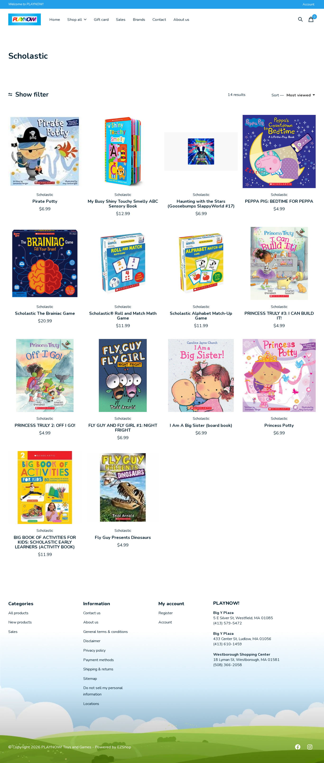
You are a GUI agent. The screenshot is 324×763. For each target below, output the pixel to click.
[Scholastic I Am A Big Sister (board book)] (200, 375)
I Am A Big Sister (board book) (201, 425)
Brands (139, 19)
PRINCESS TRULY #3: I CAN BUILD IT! (279, 316)
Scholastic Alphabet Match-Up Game (201, 316)
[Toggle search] (300, 19)
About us (181, 19)
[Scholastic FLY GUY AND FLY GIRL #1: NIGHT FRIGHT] (122, 375)
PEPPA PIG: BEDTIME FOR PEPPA (279, 201)
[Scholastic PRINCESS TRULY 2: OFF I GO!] (44, 375)
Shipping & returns (98, 669)
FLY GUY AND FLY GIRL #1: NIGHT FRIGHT (122, 428)
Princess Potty (279, 425)
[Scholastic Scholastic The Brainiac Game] (44, 263)
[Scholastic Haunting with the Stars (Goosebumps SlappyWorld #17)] (200, 151)
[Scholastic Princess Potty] (279, 375)
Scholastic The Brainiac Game (45, 313)
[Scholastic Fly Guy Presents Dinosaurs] (122, 487)
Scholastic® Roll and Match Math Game (123, 316)
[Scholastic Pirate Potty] (44, 151)
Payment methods (98, 660)
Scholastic (45, 194)
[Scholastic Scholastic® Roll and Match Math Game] (122, 263)
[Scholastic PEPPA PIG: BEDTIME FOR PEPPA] (279, 151)
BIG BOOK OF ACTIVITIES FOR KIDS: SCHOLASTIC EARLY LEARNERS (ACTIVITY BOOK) (45, 542)
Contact (159, 19)
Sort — (278, 95)
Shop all (74, 19)
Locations (91, 703)
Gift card (101, 19)
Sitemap (90, 678)
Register (165, 613)
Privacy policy (94, 650)
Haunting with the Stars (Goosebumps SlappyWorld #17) (201, 204)
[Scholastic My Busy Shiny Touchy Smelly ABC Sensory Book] (122, 151)
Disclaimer (91, 641)
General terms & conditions (105, 631)
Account (165, 622)
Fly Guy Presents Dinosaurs (123, 537)
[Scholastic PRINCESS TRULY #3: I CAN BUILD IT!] (279, 263)
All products (18, 613)
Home (54, 19)
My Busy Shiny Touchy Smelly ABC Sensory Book (123, 204)
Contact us (92, 613)
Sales (120, 19)
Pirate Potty (44, 201)
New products (20, 622)
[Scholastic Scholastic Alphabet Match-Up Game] (200, 263)
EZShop (124, 747)
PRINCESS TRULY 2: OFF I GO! (45, 425)
